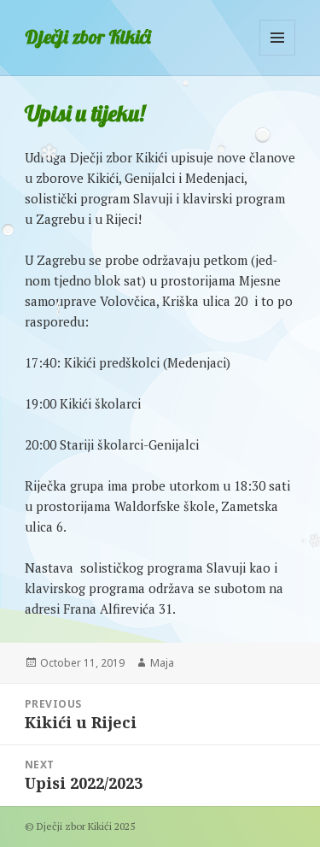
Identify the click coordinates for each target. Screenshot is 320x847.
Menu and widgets (277, 55)
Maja (162, 663)
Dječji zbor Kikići (88, 37)
